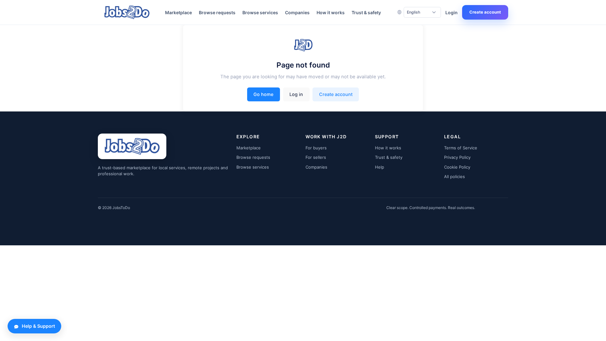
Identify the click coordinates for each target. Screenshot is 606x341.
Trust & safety (366, 12)
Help (379, 167)
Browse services (260, 12)
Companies (297, 12)
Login (451, 12)
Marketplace (178, 12)
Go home (263, 94)
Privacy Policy (457, 157)
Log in (296, 94)
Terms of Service (460, 147)
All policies (454, 176)
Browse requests (217, 12)
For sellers (316, 157)
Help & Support (38, 326)
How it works (331, 12)
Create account (485, 12)
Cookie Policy (457, 167)
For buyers (316, 147)
